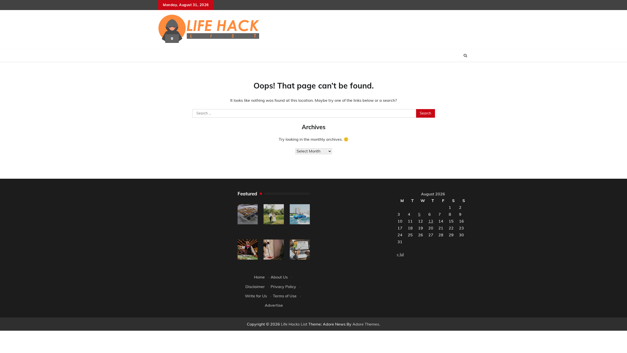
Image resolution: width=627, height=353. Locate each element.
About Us (279, 277)
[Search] (465, 55)
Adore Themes (365, 324)
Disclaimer (255, 286)
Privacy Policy (283, 286)
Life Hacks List (294, 324)
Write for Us (256, 295)
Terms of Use (285, 295)
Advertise (274, 305)
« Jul (400, 254)
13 (430, 221)
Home (259, 277)
